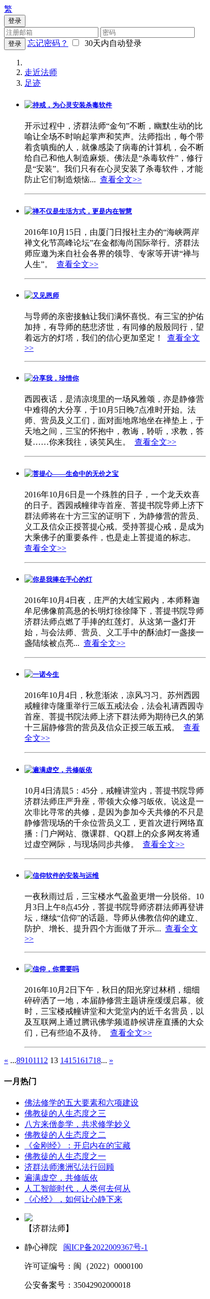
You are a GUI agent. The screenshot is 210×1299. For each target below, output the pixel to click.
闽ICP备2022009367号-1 (105, 1247)
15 (72, 1060)
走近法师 (40, 72)
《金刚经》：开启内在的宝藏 (77, 1145)
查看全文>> (121, 179)
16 (80, 1060)
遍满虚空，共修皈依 (61, 1177)
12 (44, 1060)
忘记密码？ (48, 43)
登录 (14, 43)
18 (97, 1060)
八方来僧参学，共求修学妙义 (77, 1124)
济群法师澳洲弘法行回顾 (69, 1167)
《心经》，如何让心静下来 (73, 1199)
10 (28, 1060)
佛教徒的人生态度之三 (65, 1113)
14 (64, 1060)
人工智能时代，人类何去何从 (77, 1188)
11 (36, 1060)
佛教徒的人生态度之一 (65, 1156)
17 (89, 1060)
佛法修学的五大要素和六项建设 (81, 1102)
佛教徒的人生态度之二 (65, 1134)
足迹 (32, 83)
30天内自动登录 (111, 43)
